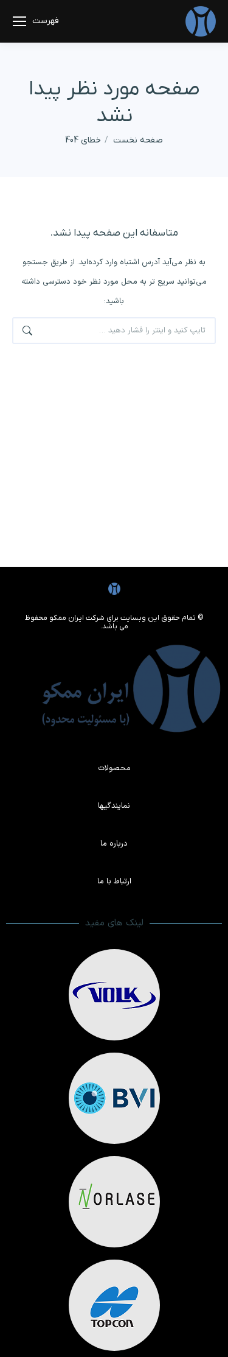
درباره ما (114, 844)
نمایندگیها (114, 806)
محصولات (114, 768)
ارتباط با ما (114, 881)
